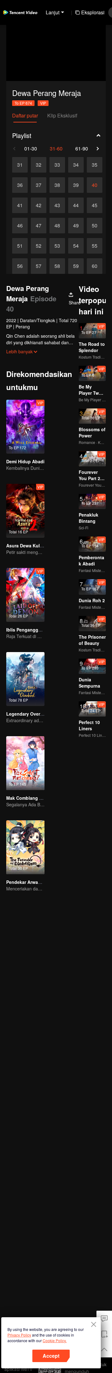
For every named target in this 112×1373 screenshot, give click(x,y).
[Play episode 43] (57, 205)
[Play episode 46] (20, 225)
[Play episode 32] (38, 165)
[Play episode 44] (76, 205)
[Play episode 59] (76, 266)
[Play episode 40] (94, 185)
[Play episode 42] (38, 205)
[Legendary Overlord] (25, 679)
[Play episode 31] (20, 165)
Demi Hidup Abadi (25, 461)
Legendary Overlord (27, 714)
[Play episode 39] (76, 185)
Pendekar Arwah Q (25, 882)
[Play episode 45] (94, 205)
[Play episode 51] (20, 246)
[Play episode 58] (57, 266)
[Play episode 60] (94, 266)
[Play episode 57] (38, 266)
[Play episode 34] (76, 165)
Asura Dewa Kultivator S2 (33, 545)
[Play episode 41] (20, 205)
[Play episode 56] (20, 266)
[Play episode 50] (94, 225)
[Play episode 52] (38, 246)
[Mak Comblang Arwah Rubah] (25, 763)
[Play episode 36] (20, 185)
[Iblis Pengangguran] (25, 595)
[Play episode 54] (76, 246)
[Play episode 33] (57, 165)
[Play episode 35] (94, 165)
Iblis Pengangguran (27, 630)
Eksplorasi (93, 12)
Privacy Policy (19, 1334)
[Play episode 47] (38, 225)
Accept (51, 1355)
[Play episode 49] (76, 225)
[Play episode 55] (94, 246)
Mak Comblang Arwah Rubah (37, 798)
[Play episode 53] (57, 246)
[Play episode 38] (57, 185)
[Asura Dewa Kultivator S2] (25, 511)
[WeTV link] (20, 12)
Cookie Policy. (55, 1340)
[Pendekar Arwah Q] (25, 847)
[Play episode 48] (57, 225)
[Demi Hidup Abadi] (25, 427)
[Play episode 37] (38, 185)
